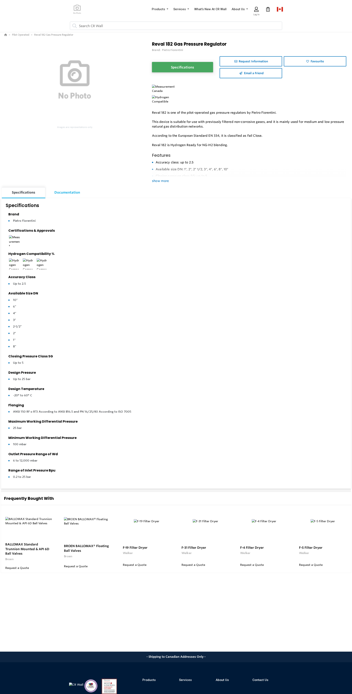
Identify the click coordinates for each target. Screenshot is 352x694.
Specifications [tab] (23, 192)
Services (185, 680)
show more (160, 181)
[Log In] (256, 9)
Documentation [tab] (67, 192)
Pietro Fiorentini (24, 221)
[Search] (73, 26)
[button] (160, 9)
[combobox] (176, 26)
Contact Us (260, 680)
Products (149, 680)
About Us (222, 680)
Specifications (182, 67)
